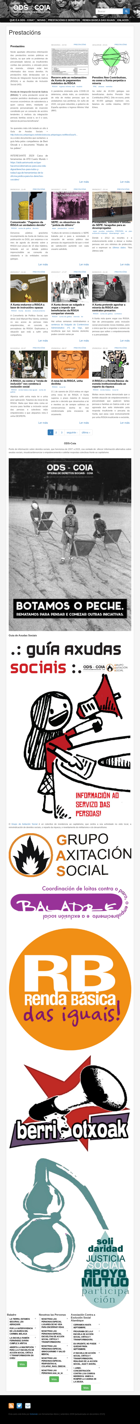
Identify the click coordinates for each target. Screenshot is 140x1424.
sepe (54, 228)
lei (82, 316)
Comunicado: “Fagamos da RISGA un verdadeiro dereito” (28, 223)
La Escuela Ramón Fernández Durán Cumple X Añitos (19, 1340)
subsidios (110, 231)
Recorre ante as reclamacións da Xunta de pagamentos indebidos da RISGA (69, 80)
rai (126, 231)
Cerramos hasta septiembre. (82, 1326)
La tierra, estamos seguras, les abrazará (20, 1321)
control (71, 228)
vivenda (76, 316)
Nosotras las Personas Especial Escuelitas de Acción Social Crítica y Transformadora (52, 1336)
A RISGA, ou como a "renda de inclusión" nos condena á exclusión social (28, 383)
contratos (118, 314)
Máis (22, 1364)
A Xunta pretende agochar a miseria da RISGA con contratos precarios (108, 307)
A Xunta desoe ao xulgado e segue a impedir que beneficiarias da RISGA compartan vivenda (67, 309)
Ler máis (84, 181)
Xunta (20, 311)
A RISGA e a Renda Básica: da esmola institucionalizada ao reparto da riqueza (110, 383)
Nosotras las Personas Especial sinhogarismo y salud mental (53, 1350)
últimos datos (119, 247)
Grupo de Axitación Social (24, 824)
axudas (101, 231)
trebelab (34, 1414)
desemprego (114, 233)
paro (122, 233)
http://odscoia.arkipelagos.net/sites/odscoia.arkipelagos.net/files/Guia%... (44, 135)
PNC (95, 86)
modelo (79, 86)
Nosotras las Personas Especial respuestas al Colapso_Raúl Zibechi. (53, 1362)
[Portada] (32, 8)
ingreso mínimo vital (67, 86)
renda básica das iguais (27, 390)
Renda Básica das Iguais (98, 20)
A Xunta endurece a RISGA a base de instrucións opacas (27, 306)
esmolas (109, 86)
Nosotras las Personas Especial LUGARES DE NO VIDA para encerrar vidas (52, 1322)
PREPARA (119, 231)
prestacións (62, 228)
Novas (41, 20)
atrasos (101, 86)
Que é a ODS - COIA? (22, 20)
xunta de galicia (24, 228)
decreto (36, 228)
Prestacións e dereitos (64, 20)
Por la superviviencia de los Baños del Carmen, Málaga (21, 1331)
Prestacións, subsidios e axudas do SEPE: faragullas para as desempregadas (111, 225)
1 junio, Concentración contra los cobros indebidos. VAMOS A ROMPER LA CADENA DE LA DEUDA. (84, 1375)
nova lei (62, 387)
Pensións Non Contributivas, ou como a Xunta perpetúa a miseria (109, 80)
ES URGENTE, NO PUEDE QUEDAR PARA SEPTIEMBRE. (84, 1346)
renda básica (105, 390)
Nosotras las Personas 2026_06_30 (52, 1371)
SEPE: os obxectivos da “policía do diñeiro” (65, 223)
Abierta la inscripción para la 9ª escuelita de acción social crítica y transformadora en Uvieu (22, 1352)
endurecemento (39, 311)
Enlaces (123, 20)
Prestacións (17, 46)
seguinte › (72, 432)
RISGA (55, 86)
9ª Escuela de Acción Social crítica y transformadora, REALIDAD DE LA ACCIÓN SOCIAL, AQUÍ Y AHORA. (85, 1358)
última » (86, 432)
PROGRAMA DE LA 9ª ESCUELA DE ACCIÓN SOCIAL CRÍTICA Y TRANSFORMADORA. (83, 1335)
